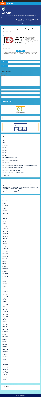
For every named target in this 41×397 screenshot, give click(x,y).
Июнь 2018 (5, 361)
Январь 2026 (5, 210)
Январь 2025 (5, 230)
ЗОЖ (4, 142)
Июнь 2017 (5, 381)
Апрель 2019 (5, 344)
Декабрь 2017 (5, 371)
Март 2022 (5, 286)
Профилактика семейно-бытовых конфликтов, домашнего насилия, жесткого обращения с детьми (20, 168)
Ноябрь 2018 (5, 352)
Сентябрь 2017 (5, 376)
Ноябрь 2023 (5, 253)
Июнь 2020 (5, 321)
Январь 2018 (5, 369)
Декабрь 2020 (5, 311)
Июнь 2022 (5, 281)
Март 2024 (5, 246)
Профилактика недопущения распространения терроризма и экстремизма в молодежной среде (20, 165)
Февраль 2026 (5, 208)
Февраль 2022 (5, 288)
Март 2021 (5, 306)
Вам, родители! (7, 32)
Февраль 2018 (5, 367)
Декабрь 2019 (5, 331)
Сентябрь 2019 (5, 336)
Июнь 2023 (5, 261)
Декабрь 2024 (5, 231)
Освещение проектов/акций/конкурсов (10, 157)
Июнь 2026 (5, 201)
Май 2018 (5, 362)
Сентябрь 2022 (5, 276)
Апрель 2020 (5, 324)
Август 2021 (5, 298)
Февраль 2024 (5, 248)
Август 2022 (5, 278)
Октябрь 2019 (5, 334)
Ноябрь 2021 (5, 293)
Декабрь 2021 (5, 291)
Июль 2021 (5, 299)
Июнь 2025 (5, 221)
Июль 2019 (5, 339)
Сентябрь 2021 (5, 296)
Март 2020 (5, 326)
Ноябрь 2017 (5, 372)
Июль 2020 (5, 319)
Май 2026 (5, 203)
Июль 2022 (5, 279)
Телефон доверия (6, 175)
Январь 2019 (5, 349)
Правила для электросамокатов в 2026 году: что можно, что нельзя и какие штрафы (18, 190)
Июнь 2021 (5, 301)
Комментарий (3, 75)
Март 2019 (5, 346)
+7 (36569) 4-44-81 (21, 19)
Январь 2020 (5, 329)
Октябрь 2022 (5, 274)
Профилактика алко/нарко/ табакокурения (10, 160)
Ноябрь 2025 (5, 213)
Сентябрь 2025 (5, 216)
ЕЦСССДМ (6, 13)
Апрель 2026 (5, 205)
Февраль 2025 (5, 228)
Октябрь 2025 (5, 215)
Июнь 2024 (5, 241)
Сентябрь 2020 (5, 316)
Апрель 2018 (5, 364)
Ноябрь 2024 (5, 233)
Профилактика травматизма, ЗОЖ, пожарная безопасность (13, 172)
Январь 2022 (5, 289)
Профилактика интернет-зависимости (22, 32)
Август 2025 (5, 218)
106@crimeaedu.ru (21, 20)
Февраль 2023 (5, 268)
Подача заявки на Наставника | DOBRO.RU (10, 191)
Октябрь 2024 (5, 235)
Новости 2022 (5, 155)
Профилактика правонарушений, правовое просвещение (13, 167)
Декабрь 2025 (5, 211)
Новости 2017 (5, 147)
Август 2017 (5, 377)
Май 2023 (5, 263)
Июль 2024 (5, 240)
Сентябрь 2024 (5, 236)
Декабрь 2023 (5, 251)
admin (11, 31)
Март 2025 (5, 226)
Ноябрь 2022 (5, 273)
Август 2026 (5, 200)
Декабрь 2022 (5, 271)
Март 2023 (5, 266)
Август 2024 (5, 238)
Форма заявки (20, 50)
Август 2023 (5, 258)
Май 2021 (5, 303)
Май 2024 (5, 243)
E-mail (2, 91)
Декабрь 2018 (5, 351)
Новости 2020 (12, 32)
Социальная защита (6, 173)
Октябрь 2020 (5, 314)
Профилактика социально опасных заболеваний (11, 170)
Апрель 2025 (5, 225)
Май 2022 (5, 283)
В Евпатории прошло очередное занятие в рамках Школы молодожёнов (16, 185)
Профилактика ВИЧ (6, 162)
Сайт (2, 95)
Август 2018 (5, 357)
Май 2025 (5, 223)
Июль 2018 (5, 359)
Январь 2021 (5, 309)
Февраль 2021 (5, 308)
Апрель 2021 (5, 304)
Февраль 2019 (5, 347)
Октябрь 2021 (5, 294)
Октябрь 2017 (5, 374)
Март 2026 (5, 206)
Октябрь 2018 (5, 354)
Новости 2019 (5, 150)
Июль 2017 (5, 379)
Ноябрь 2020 (5, 313)
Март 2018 (5, 366)
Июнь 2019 (5, 341)
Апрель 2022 (5, 284)
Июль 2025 (5, 220)
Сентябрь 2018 (5, 356)
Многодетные (5, 145)
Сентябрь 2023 (5, 256)
